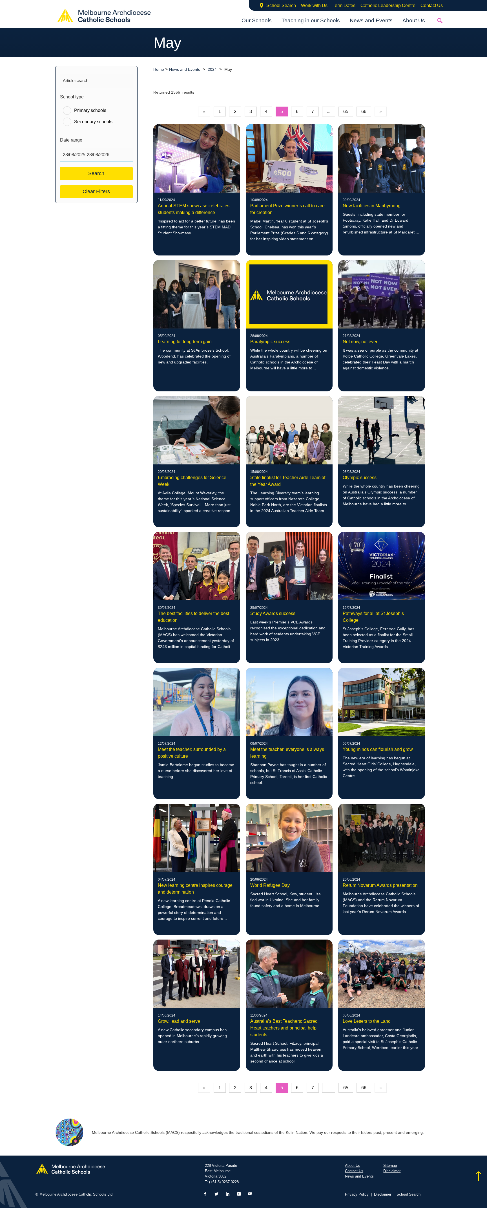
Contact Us (431, 5)
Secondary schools (93, 121)
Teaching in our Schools (311, 20)
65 (345, 111)
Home (158, 69)
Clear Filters (96, 191)
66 (363, 111)
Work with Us (314, 5)
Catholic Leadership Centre (387, 5)
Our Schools (257, 20)
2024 (212, 69)
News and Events (371, 20)
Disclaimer (391, 1171)
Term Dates (344, 5)
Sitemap (390, 1165)
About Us (413, 20)
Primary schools (90, 110)
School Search (281, 5)
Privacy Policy (357, 1194)
